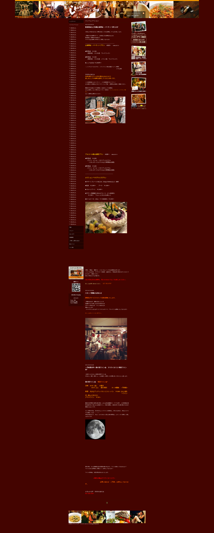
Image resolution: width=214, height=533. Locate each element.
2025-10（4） (73, 34)
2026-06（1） (73, 27)
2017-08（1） (73, 100)
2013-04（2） (73, 169)
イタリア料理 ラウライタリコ (78, 2)
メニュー (71, 230)
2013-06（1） (73, 165)
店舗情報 (71, 237)
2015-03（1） (73, 129)
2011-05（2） (73, 219)
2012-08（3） (73, 188)
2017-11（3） (73, 97)
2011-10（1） (73, 210)
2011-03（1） (73, 224)
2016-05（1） (73, 120)
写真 (70, 227)
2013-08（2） (73, 160)
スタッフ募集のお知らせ (93, 293)
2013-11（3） (73, 154)
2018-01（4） (73, 95)
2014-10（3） (73, 138)
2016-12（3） (73, 111)
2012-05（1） (73, 194)
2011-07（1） (73, 215)
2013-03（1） (73, 172)
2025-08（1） (73, 36)
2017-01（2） (73, 109)
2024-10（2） (73, 43)
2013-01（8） (73, 176)
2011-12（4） (73, 206)
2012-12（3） (73, 178)
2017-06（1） (73, 104)
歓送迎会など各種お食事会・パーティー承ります (101, 27)
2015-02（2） (73, 131)
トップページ (72, 21)
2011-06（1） (73, 217)
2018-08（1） (73, 86)
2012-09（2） (73, 185)
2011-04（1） (73, 221)
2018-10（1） (73, 81)
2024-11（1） (73, 41)
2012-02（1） (73, 201)
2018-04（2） (73, 93)
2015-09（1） (73, 127)
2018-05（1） (73, 90)
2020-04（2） (73, 66)
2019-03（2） (73, 75)
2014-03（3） (73, 147)
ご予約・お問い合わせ (74, 240)
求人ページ (71, 244)
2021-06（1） (73, 48)
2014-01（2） (73, 149)
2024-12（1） (73, 39)
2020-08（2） (73, 59)
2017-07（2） (73, 102)
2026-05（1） (73, 30)
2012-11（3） (73, 181)
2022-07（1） (73, 45)
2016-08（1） (73, 115)
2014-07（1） (73, 140)
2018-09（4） (73, 84)
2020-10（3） (73, 54)
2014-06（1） (73, 142)
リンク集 (71, 247)
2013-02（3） (73, 174)
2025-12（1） (73, 32)
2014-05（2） (73, 145)
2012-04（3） (73, 197)
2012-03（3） (73, 199)
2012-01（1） (73, 203)
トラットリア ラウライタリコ (80, 523)
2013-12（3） (73, 151)
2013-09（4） (73, 158)
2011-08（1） (73, 212)
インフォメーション (73, 24)
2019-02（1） (73, 77)
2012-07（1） (73, 190)
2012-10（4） (73, 183)
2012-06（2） (73, 192)
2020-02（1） (73, 68)
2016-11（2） (73, 113)
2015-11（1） (73, 124)
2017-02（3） (73, 106)
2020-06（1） (73, 61)
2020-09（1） (73, 57)
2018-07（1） (73, 88)
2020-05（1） (73, 63)
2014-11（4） (73, 136)
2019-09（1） (73, 72)
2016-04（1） (73, 122)
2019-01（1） (73, 79)
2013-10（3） (73, 156)
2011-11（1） (73, 208)
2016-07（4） (73, 118)
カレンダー (71, 234)
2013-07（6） (73, 163)
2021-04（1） (73, 50)
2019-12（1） (73, 70)
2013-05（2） (73, 167)
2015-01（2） (73, 133)
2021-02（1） (73, 52)
